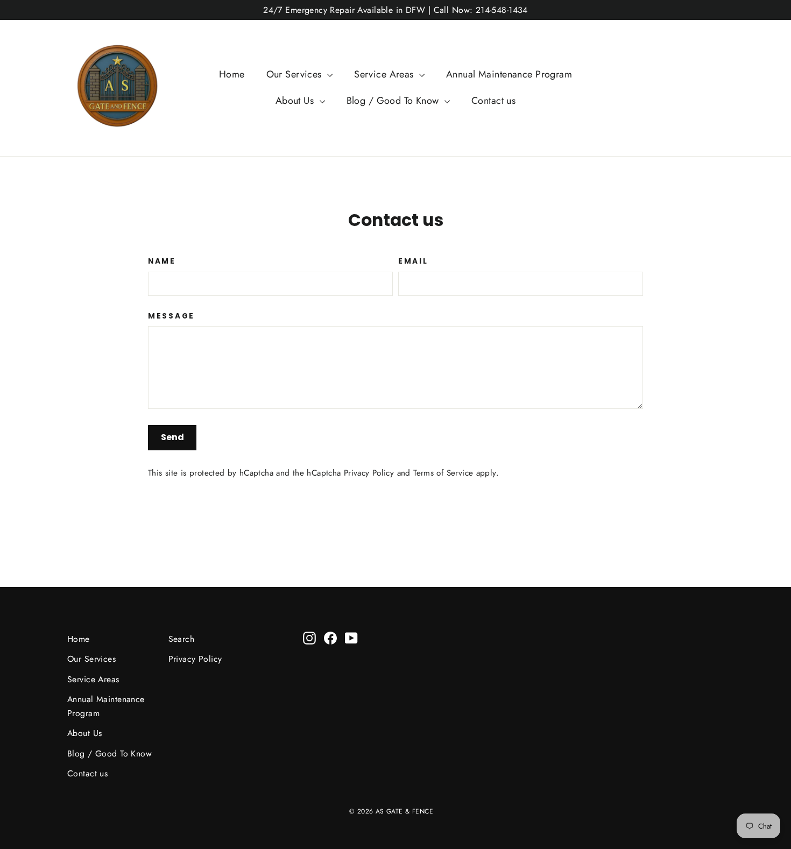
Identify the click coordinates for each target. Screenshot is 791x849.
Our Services (295, 74)
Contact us (493, 101)
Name (162, 261)
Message (171, 316)
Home (232, 74)
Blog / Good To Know (394, 101)
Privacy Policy (369, 473)
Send (172, 437)
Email (413, 261)
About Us (296, 101)
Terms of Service (443, 473)
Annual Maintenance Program (509, 74)
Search (181, 639)
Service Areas (385, 74)
